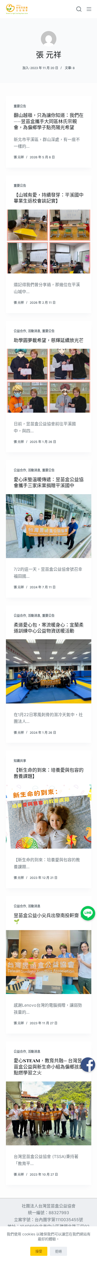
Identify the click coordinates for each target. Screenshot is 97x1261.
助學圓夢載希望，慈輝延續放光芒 (49, 340)
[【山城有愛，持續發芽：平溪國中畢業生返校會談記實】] (48, 242)
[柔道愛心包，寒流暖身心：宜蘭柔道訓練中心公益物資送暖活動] (48, 671)
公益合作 (20, 331)
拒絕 (58, 1251)
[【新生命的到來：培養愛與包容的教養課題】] (48, 817)
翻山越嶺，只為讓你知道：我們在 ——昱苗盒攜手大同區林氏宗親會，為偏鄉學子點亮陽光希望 (49, 121)
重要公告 (20, 106)
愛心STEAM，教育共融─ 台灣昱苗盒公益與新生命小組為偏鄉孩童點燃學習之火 (49, 1066)
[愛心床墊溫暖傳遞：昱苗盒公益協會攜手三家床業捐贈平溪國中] (48, 526)
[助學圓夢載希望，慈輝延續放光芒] (48, 381)
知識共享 (20, 761)
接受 (38, 1251)
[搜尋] (78, 9)
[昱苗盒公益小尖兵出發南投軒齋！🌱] (48, 962)
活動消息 (34, 331)
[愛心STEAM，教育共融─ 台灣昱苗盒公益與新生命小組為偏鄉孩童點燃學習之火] (48, 1113)
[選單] (89, 9)
